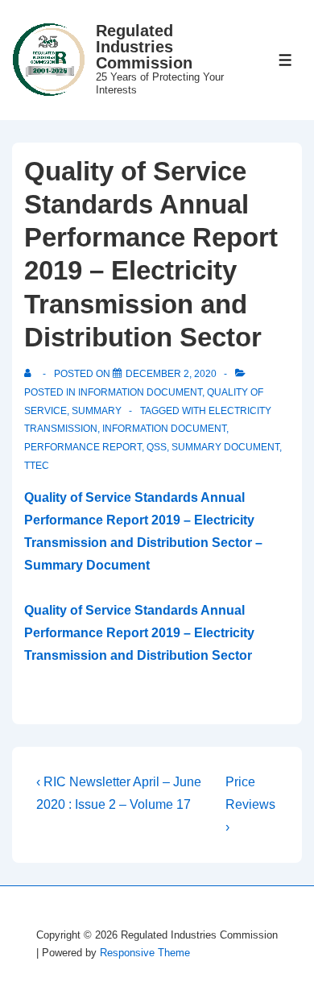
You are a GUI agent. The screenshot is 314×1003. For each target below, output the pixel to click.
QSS (157, 447)
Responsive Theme (145, 953)
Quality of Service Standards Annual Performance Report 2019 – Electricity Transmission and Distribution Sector (139, 632)
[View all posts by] (31, 373)
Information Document (140, 392)
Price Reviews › (250, 804)
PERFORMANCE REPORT (83, 447)
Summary (97, 411)
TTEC (36, 465)
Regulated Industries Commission (144, 47)
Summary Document (225, 447)
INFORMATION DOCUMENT (164, 428)
